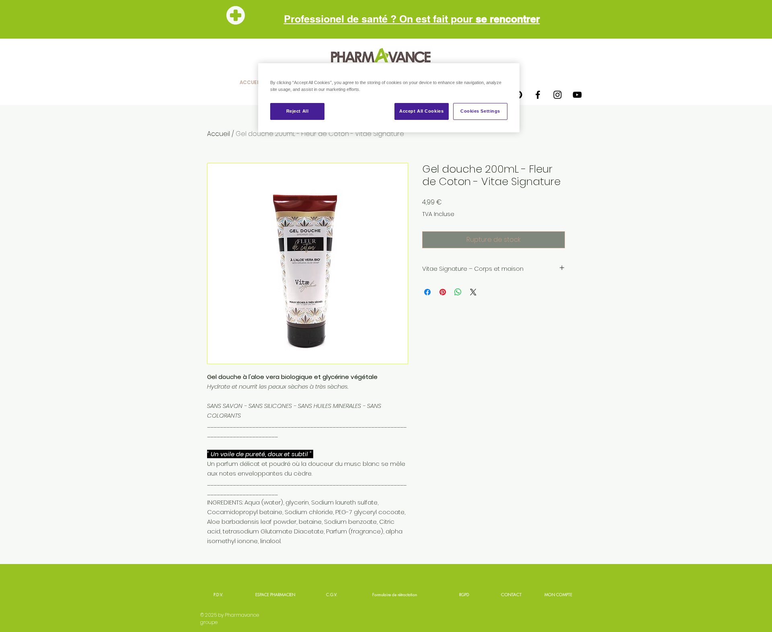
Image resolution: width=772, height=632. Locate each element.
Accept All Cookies (421, 111)
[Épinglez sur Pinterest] (443, 292)
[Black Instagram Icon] (557, 94)
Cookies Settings (480, 111)
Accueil (218, 133)
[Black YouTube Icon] (577, 94)
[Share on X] (473, 292)
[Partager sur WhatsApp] (458, 292)
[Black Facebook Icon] (537, 94)
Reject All (297, 111)
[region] (388, 97)
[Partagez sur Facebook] (427, 292)
